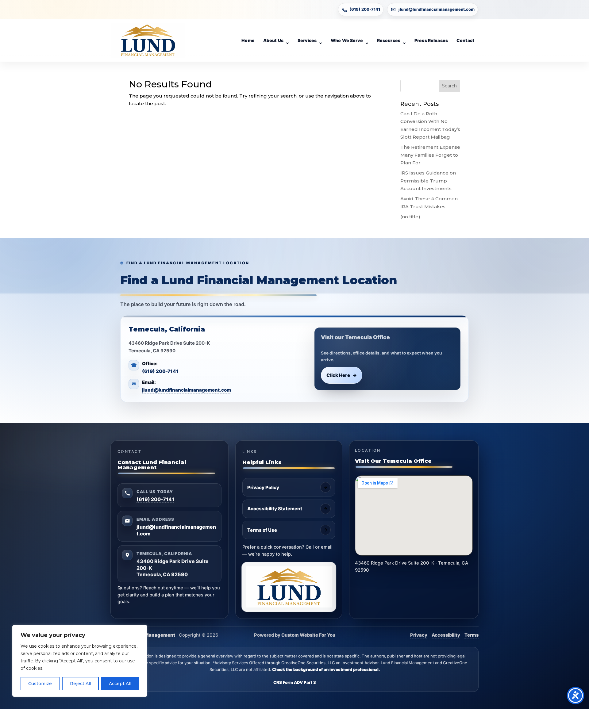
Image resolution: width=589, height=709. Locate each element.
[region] (79, 661)
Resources (388, 40)
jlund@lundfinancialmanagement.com (436, 9)
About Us (273, 40)
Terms (471, 635)
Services (307, 40)
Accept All (120, 683)
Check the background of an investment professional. (326, 669)
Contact (465, 40)
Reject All (80, 683)
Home (248, 40)
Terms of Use (262, 530)
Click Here (341, 375)
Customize (40, 683)
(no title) (410, 217)
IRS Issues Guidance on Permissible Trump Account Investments (428, 180)
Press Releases (431, 40)
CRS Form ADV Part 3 (294, 682)
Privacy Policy (263, 487)
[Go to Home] (148, 40)
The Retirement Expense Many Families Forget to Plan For (430, 155)
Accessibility (446, 635)
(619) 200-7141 (364, 9)
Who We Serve (347, 40)
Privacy (418, 635)
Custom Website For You (308, 635)
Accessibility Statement (274, 509)
